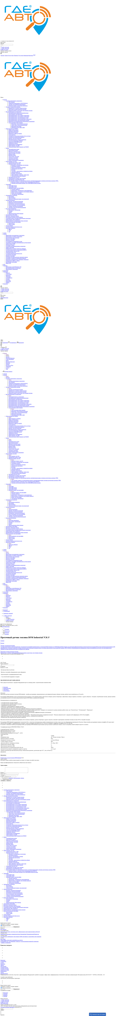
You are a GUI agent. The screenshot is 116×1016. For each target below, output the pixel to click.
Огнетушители (12, 134)
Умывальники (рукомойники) (15, 144)
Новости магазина (6, 925)
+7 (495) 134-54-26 (5, 47)
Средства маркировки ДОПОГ (16, 140)
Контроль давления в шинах (12, 216)
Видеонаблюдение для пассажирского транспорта (20, 119)
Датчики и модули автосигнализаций (17, 207)
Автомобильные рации (14, 149)
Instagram (7, 632)
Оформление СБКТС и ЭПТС (13, 260)
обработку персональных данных (16, 778)
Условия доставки (5, 968)
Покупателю (3, 966)
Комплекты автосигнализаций (16, 202)
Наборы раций (12, 154)
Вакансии (8, 275)
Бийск (7, 360)
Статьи (2, 962)
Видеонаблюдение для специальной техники (19, 120)
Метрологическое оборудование (16, 213)
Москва (7, 356)
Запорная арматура (15, 172)
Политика (8, 280)
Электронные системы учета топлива (17, 178)
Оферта (7, 282)
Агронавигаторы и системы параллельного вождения (18, 218)
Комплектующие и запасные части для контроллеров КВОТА (25, 182)
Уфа (7, 369)
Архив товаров (9, 225)
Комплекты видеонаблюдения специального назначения (21, 121)
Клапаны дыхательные (16, 173)
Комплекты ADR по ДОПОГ (15, 133)
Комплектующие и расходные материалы (18, 105)
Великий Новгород (10, 361)
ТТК (10, 230)
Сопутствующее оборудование (16, 122)
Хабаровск (8, 366)
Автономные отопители (12, 195)
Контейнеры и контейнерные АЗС (16, 179)
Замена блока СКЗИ (10, 243)
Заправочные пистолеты (16, 168)
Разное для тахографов (16, 193)
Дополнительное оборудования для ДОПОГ (19, 146)
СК (9, 231)
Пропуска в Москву (11, 228)
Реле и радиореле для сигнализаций (17, 205)
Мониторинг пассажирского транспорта (15, 235)
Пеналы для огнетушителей (15, 138)
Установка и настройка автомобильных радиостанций (18, 242)
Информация (4, 971)
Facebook (7, 629)
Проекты (5, 265)
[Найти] (1, 46)
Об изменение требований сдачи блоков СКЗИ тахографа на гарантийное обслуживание (21, 936)
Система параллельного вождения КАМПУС (16, 249)
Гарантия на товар (5, 970)
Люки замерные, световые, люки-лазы (20, 174)
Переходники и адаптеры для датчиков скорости (22, 191)
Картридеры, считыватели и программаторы (21, 190)
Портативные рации (13, 150)
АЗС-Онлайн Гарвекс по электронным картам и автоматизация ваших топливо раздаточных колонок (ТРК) (34, 180)
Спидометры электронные (17, 194)
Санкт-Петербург (10, 359)
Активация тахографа (11, 254)
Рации (7, 148)
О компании (3, 961)
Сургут (7, 367)
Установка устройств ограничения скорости (16, 258)
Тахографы (8, 184)
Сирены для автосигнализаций (16, 206)
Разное (10, 212)
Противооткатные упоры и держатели (17, 139)
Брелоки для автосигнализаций (16, 201)
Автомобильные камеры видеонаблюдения (18, 113)
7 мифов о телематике (6, 942)
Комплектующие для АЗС (15, 163)
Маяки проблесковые (13, 130)
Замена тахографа (10, 247)
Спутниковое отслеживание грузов (14, 241)
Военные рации (12, 155)
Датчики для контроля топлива (13, 106)
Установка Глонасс (10, 245)
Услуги (4, 234)
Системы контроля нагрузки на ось (14, 226)
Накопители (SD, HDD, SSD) (18, 127)
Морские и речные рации (14, 151)
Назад (7, 354)
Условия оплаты (4, 967)
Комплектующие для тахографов (16, 188)
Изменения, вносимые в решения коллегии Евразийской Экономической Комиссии (20, 934)
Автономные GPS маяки (11, 214)
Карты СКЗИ (12, 224)
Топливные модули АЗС (14, 177)
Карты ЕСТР (12, 223)
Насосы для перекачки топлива (18, 167)
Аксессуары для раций (14, 156)
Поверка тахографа (10, 256)
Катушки (13, 169)
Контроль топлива (10, 240)
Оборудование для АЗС (11, 161)
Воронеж (8, 363)
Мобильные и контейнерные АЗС (13, 266)
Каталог (5, 99)
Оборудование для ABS (14, 145)
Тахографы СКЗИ (13, 186)
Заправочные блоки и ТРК (15, 162)
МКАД (10, 229)
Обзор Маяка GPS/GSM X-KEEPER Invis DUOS (12, 940)
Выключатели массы (13, 132)
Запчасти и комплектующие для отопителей (19, 199)
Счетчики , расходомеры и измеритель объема (21, 171)
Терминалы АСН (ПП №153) (15, 142)
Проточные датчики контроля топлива (17, 109)
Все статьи (3, 939)
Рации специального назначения (16, 160)
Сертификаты (9, 277)
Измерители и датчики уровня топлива (18, 108)
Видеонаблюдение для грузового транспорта (19, 115)
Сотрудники (9, 274)
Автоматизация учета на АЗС (12, 251)
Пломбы (10, 211)
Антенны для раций (13, 157)
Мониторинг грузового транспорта (14, 236)
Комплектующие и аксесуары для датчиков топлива (20, 110)
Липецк (7, 364)
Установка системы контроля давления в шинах (17, 257)
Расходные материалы (11, 208)
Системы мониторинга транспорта (14, 100)
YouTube (7, 634)
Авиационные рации (13, 159)
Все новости (3, 929)
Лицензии (8, 276)
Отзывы (8, 279)
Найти (2, 1009)
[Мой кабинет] (1, 53)
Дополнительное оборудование (18, 176)
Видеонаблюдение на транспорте (14, 111)
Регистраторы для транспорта (15, 114)
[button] (97, 1014)
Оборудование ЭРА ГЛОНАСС (13, 219)
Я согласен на (13, 778)
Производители (4, 973)
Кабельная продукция (16, 126)
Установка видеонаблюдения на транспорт (15, 246)
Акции (4, 232)
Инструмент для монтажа (14, 209)
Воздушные (11, 196)
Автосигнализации (10, 200)
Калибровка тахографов (11, 262)
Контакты (5, 283)
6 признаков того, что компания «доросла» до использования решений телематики (20, 941)
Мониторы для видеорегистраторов (19, 123)
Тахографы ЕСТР (13, 185)
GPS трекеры (12, 102)
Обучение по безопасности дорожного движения (17, 259)
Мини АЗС (8, 263)
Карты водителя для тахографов (13, 222)
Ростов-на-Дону (9, 365)
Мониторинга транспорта (12, 269)
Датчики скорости (15, 189)
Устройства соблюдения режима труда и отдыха (19, 136)
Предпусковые (12, 197)
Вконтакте (7, 630)
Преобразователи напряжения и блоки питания (17, 220)
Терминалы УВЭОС (13, 143)
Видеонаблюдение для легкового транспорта (19, 116)
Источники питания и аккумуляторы (14, 217)
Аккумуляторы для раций (14, 153)
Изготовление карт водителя (12, 237)
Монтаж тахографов (10, 239)
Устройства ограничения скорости (16, 137)
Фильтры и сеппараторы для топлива (19, 165)
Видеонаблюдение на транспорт (13, 268)
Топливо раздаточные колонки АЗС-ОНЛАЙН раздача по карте (26, 183)
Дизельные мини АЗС (11, 252)
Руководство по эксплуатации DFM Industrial (11, 757)
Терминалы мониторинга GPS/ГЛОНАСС (18, 103)
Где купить (5, 270)
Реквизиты (8, 281)
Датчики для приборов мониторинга (17, 104)
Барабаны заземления (13, 131)
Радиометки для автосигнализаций (17, 203)
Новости (8, 272)
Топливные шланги (15, 166)
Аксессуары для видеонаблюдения (19, 125)
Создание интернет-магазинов (8, 1007)
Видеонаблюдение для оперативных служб (18, 117)
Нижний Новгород (10, 358)
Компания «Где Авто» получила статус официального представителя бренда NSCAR (20, 931)
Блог (4, 264)
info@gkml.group (4, 297)
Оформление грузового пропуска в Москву (16, 248)
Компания (5, 271)
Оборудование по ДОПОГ (12, 128)
